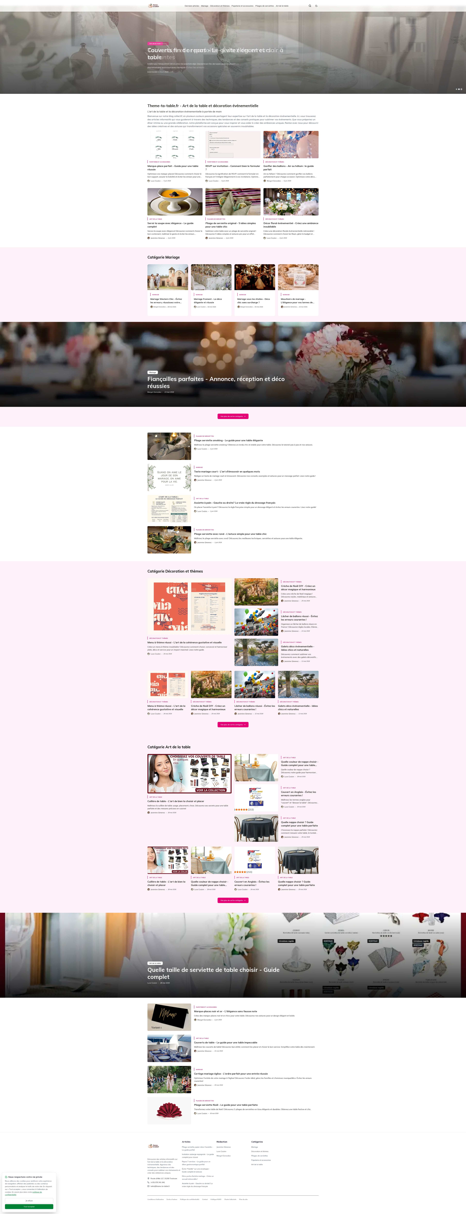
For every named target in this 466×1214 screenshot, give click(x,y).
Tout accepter (29, 1207)
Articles (186, 1141)
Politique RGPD (216, 1199)
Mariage (204, 6)
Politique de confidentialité (189, 1199)
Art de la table (282, 6)
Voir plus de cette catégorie (232, 416)
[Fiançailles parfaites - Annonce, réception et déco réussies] (233, 364)
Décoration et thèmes (220, 6)
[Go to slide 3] (461, 89)
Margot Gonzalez (154, 392)
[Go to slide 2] (459, 89)
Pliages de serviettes (264, 6)
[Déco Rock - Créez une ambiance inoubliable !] (233, 50)
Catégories (257, 1141)
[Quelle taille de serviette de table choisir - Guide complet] (233, 955)
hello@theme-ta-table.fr (160, 1186)
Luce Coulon (152, 68)
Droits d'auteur (172, 1199)
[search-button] (310, 5)
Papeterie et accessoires (242, 6)
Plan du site (243, 1199)
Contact (205, 1199)
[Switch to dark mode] (316, 6)
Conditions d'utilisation (155, 1199)
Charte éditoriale (230, 1199)
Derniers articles (192, 6)
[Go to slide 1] (457, 89)
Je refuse (29, 1201)
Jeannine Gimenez (224, 1147)
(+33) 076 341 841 (158, 1182)
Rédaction (222, 1141)
